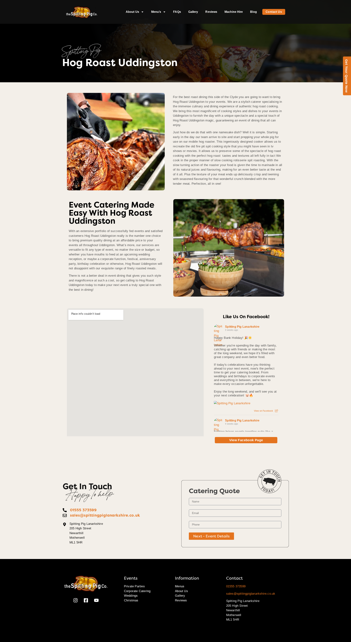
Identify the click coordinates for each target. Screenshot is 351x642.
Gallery (193, 11)
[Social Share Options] (276, 411)
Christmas (131, 600)
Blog (253, 11)
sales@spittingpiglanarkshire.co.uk (250, 593)
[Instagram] (75, 600)
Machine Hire (233, 11)
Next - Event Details (211, 536)
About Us (132, 11)
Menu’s (156, 11)
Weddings (131, 595)
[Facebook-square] (86, 600)
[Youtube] (96, 600)
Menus (179, 586)
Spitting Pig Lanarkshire (242, 326)
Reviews (211, 11)
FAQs (177, 11)
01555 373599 (236, 586)
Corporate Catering (137, 591)
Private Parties (134, 586)
